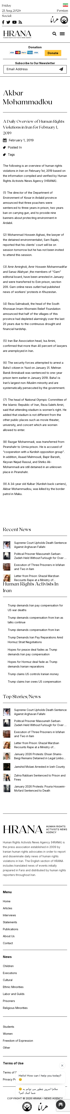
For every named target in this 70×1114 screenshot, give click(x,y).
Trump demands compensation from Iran (34, 629)
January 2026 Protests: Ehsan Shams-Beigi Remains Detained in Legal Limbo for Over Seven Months (39, 756)
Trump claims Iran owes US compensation (34, 681)
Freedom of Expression (18, 1040)
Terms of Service (14, 1072)
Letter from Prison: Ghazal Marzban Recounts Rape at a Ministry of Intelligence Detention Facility (36, 578)
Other (6, 1047)
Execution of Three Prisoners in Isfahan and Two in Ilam (39, 567)
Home (6, 901)
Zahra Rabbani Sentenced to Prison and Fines (40, 777)
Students (8, 1026)
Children (8, 966)
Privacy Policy (12, 1079)
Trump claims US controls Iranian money (33, 674)
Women (8, 1033)
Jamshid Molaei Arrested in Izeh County (39, 766)
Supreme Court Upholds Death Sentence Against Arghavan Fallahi (40, 544)
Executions (10, 973)
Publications (10, 929)
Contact (8, 943)
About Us (9, 936)
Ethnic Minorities (13, 987)
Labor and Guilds (13, 994)
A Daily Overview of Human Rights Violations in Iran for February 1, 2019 (33, 127)
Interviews (9, 915)
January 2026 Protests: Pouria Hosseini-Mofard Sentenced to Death (40, 788)
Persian (62, 10)
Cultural (7, 980)
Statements (10, 922)
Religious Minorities (15, 1008)
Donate (53, 53)
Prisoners (9, 1001)
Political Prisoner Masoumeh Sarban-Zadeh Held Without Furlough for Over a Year (40, 556)
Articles (7, 908)
